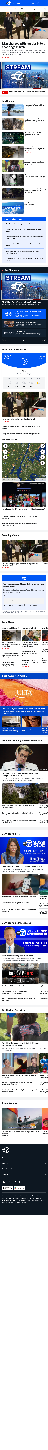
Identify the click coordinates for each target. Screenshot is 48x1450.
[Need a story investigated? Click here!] (24, 939)
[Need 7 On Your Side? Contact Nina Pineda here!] (24, 850)
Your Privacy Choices (18, 1196)
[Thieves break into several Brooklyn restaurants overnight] (13, 180)
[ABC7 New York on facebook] (4, 1182)
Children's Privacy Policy (33, 1196)
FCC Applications (21, 1200)
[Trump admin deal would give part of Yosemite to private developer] (20, 793)
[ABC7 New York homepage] (8, 3)
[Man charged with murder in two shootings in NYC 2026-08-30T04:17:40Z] (24, 404)
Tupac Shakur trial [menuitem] (39, 9)
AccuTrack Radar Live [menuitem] (22, 9)
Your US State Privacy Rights (10, 1198)
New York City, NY (23, 374)
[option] (8, 9)
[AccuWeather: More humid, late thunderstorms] (13, 208)
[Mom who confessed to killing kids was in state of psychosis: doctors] (31, 635)
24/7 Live (16, 3)
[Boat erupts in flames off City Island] (13, 110)
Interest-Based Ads (35, 1198)
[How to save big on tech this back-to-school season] (20, 884)
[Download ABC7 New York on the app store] (7, 1188)
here (18, 592)
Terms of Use (31, 611)
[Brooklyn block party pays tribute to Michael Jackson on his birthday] (13, 166)
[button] (3, 3)
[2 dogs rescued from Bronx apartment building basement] (13, 124)
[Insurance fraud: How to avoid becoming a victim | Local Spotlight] (22, 1119)
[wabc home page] (5, 1150)
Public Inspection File (8, 1200)
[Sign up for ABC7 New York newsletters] (20, 1182)
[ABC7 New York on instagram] (15, 1182)
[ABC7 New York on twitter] (9, 1182)
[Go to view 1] (23, 340)
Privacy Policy (17, 613)
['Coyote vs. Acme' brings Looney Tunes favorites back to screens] (20, 1063)
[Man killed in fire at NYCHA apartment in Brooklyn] (13, 138)
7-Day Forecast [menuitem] (6, 9)
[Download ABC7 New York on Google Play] (19, 1188)
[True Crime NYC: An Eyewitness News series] (20, 973)
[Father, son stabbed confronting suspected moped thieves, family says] (13, 194)
